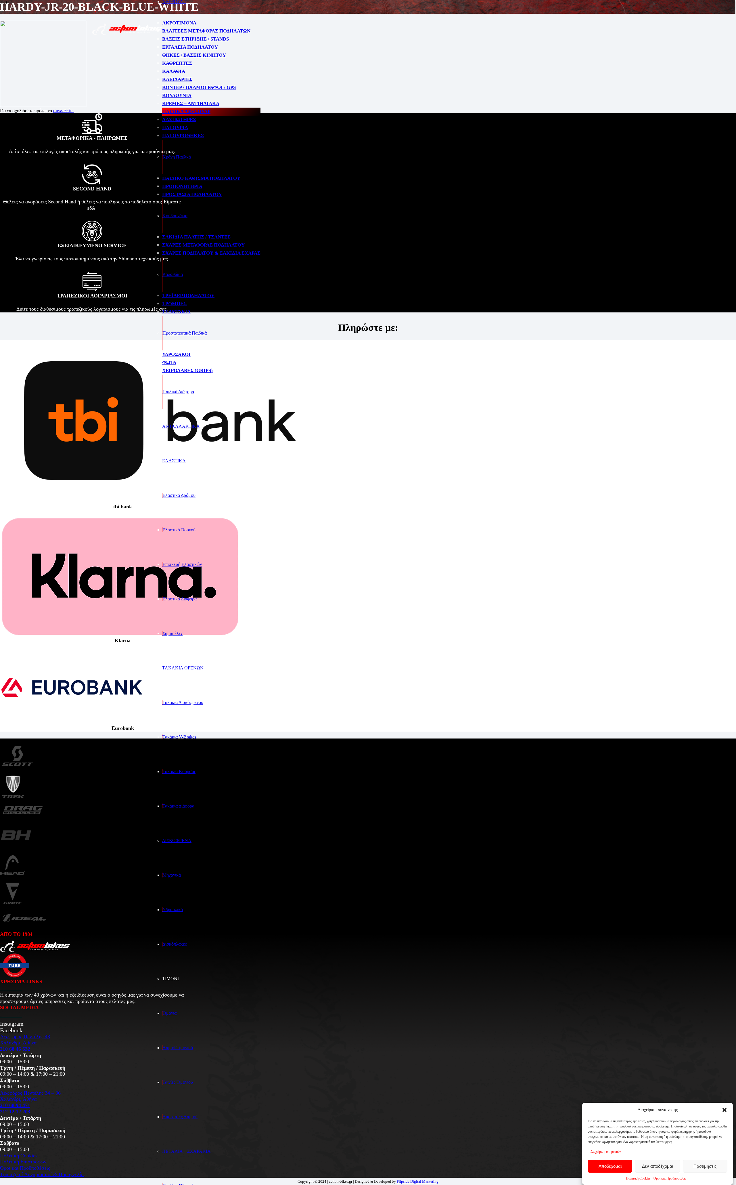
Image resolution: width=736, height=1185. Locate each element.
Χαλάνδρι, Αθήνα (18, 1042)
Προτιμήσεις (704, 1166)
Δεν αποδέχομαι (657, 1166)
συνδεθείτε (63, 110)
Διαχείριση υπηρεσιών (606, 1152)
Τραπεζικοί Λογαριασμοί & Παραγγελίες (42, 1174)
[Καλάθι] (275, 37)
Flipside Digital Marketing (417, 1181)
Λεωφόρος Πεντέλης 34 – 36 (30, 1093)
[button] (724, 1110)
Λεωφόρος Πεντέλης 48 (25, 1036)
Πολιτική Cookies (638, 1178)
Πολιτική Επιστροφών (23, 1162)
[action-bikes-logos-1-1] (127, 33)
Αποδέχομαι (610, 1166)
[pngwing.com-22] (120, 634)
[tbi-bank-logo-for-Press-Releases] (160, 501)
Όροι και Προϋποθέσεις (669, 1178)
